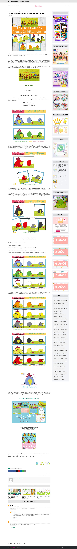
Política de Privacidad (63, 547)
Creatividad (55, 319)
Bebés (62, 308)
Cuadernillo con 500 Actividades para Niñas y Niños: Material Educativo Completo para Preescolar (63, 171)
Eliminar (15, 509)
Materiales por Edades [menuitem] (24, 1)
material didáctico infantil (57, 379)
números (63, 379)
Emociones (62, 329)
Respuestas (15, 520)
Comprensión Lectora (62, 314)
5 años (66, 298)
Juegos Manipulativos (63, 337)
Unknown (11, 521)
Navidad (66, 350)
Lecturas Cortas (56, 340)
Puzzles (55, 363)
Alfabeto (58, 305)
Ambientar (62, 305)
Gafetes (58, 332)
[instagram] (67, 6)
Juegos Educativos (56, 337)
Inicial (61, 334)
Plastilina (62, 358)
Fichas (16, 468)
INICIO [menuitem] (8, 1)
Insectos (64, 334)
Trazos (57, 374)
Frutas (54, 332)
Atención (62, 306)
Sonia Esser (21, 478)
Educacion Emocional (56, 329)
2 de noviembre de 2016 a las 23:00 (14, 506)
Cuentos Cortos (56, 324)
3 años (60, 298)
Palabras (55, 353)
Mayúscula (58, 345)
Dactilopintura (65, 324)
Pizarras (55, 358)
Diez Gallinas (12, 468)
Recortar (58, 363)
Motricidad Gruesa (61, 350)
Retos (61, 366)
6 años (54, 300)
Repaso (58, 366)
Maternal (55, 345)
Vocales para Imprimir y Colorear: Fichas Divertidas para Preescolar (63, 176)
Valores (55, 376)
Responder (11, 509)
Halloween (55, 334)
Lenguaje (60, 342)
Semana (62, 369)
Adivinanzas (55, 303)
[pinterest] (68, 6)
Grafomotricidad (62, 332)
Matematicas (11, 11)
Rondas (60, 368)
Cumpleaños (60, 324)
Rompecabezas (56, 368)
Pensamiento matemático (62, 355)
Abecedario (58, 300)
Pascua (64, 353)
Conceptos (60, 316)
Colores (61, 313)
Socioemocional (56, 371)
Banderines (55, 308)
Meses (60, 347)
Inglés (58, 334)
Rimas (64, 366)
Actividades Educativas (64, 300)
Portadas (66, 358)
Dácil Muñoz (12, 505)
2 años (57, 298)
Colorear (61, 311)
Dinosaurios (55, 327)
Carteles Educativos (56, 311)
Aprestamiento (56, 306)
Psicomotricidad (64, 361)
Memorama (62, 345)
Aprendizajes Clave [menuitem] (14, 1)
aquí (34, 428)
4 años (63, 298)
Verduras (58, 376)
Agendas (55, 305)
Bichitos (65, 308)
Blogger (22, 547)
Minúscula (63, 347)
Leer (63, 340)
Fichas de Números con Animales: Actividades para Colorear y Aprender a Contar (63, 165)
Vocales (61, 376)
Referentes (61, 363)
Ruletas (63, 368)
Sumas (64, 371)
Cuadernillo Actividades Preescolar (62, 319)
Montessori (58, 348)
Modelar (55, 348)
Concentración (55, 316)
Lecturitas (60, 340)
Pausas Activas (56, 355)
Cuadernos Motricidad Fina (62, 321)
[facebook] (65, 6)
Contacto (68, 547)
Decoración (55, 326)
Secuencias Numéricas (57, 369)
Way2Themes (15, 547)
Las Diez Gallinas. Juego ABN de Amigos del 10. (43, 497)
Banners (59, 308)
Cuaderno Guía (55, 321)
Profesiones (55, 361)
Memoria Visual (56, 347)
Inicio (8, 11)
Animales (66, 305)
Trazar (54, 374)
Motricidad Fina (56, 350)
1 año (54, 298)
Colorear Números (56, 313)
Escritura (66, 329)
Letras (64, 342)
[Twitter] (17, 471)
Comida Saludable (56, 314)
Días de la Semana (60, 327)
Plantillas (58, 358)
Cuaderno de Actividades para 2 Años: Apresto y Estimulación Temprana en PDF (62, 180)
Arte (59, 306)
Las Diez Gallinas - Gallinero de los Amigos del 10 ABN (28, 497)
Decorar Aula (59, 326)
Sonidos (60, 371)
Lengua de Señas (56, 342)
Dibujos (63, 326)
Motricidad (62, 348)
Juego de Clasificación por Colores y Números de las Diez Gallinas (13, 497)
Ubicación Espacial (62, 374)
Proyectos (59, 361)
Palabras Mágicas (59, 353)
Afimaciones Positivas (61, 303)
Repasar (55, 366)
